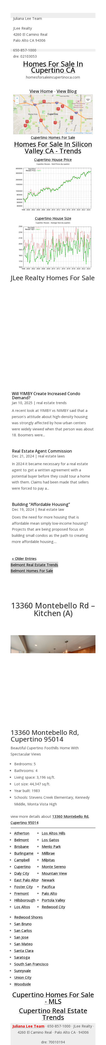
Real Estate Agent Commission (42, 451)
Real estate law (51, 509)
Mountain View (54, 873)
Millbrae (48, 853)
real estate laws (51, 456)
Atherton (21, 833)
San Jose (21, 937)
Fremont (21, 893)
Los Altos (22, 906)
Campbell (22, 859)
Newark (48, 880)
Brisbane (21, 846)
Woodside (22, 984)
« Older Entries (24, 558)
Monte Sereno (54, 866)
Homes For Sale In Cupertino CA (53, 67)
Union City (22, 977)
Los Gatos (50, 839)
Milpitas (48, 859)
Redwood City (53, 906)
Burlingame (23, 853)
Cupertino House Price (53, 159)
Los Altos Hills (53, 833)
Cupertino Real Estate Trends (53, 1014)
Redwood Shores (28, 917)
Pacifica (48, 886)
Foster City (23, 886)
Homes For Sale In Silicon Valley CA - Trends (53, 147)
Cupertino (22, 866)
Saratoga (22, 957)
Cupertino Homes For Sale (53, 137)
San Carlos (23, 930)
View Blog (67, 91)
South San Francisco (31, 964)
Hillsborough (24, 900)
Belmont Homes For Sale (32, 570)
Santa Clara (23, 950)
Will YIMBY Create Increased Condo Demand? (46, 396)
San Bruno (23, 923)
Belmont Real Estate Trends (34, 564)
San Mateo (23, 943)
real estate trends (52, 402)
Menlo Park (51, 846)
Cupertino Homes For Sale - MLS (53, 998)
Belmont (21, 839)
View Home (41, 91)
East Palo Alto (26, 880)
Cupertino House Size (53, 218)
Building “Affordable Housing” (41, 504)
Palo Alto (49, 893)
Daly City (21, 873)
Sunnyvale (22, 970)
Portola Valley (53, 900)
